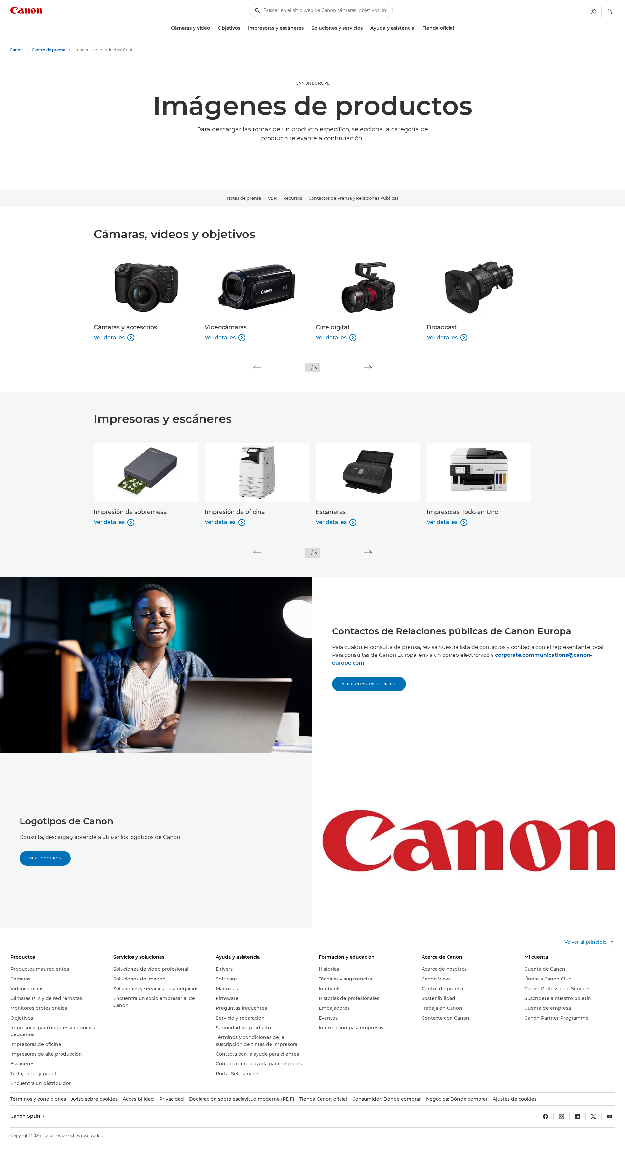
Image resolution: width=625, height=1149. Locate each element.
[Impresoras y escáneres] (306, 28)
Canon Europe (313, 83)
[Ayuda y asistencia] (417, 28)
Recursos (292, 198)
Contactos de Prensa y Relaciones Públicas (353, 198)
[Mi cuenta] (593, 12)
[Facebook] (545, 1116)
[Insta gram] (561, 1116)
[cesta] (609, 12)
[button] (257, 367)
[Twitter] (593, 1116)
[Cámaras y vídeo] (212, 28)
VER (272, 198)
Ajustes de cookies (514, 1099)
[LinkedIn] (577, 1116)
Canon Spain (26, 1116)
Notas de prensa (244, 198)
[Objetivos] (242, 28)
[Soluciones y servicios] (365, 28)
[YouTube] (609, 1116)
